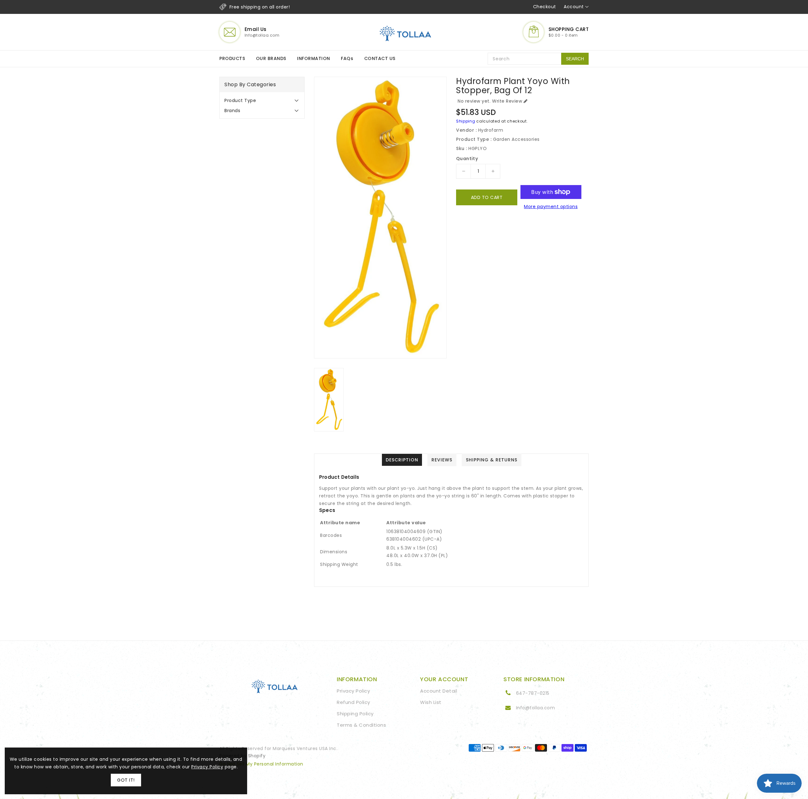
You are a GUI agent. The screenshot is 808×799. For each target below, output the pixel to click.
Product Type (240, 100)
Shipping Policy (355, 713)
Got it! (126, 780)
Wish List (431, 702)
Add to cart (487, 197)
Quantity (467, 158)
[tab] (262, 100)
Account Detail (438, 691)
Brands (232, 110)
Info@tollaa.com (535, 708)
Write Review (507, 101)
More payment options (551, 206)
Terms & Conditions (361, 725)
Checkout (544, 6)
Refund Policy (353, 702)
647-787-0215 (533, 693)
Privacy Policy (353, 691)
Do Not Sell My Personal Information (261, 764)
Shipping (465, 121)
